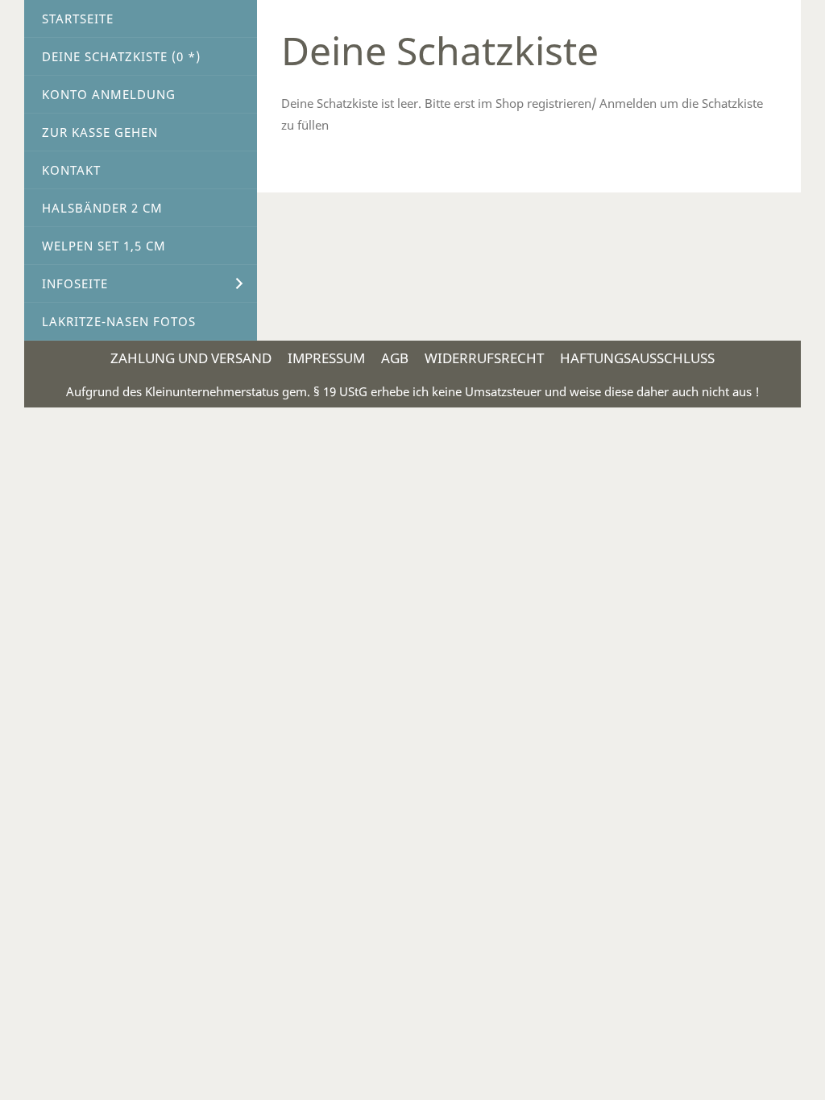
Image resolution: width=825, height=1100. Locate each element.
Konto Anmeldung (109, 94)
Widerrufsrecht (484, 358)
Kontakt (71, 170)
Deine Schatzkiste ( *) (121, 56)
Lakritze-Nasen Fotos (119, 321)
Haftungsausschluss (637, 358)
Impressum (326, 358)
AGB (394, 358)
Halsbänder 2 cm (102, 208)
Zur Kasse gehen (100, 132)
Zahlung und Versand (191, 358)
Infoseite (75, 283)
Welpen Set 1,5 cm (104, 246)
